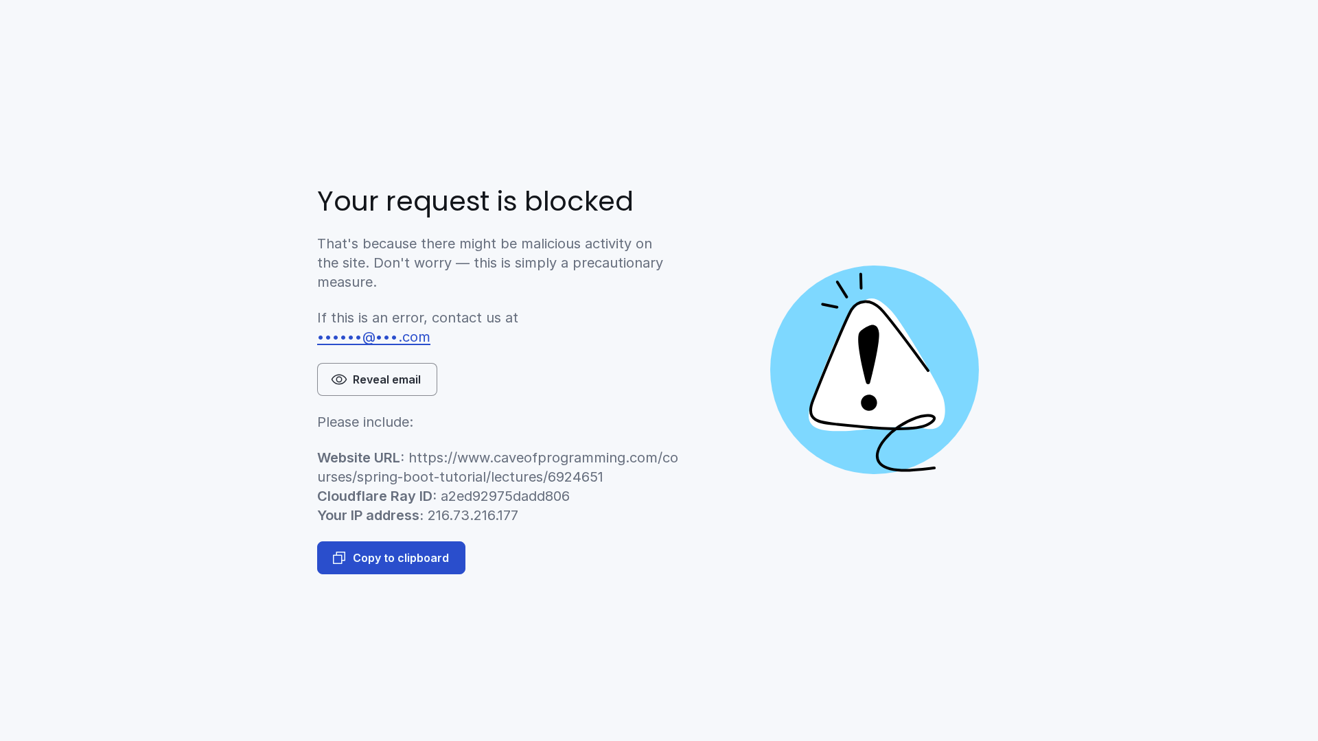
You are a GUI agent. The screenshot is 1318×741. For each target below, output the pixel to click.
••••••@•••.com (373, 337)
